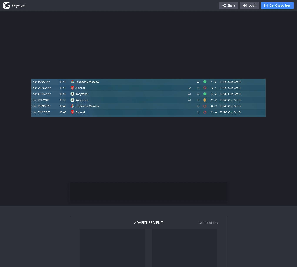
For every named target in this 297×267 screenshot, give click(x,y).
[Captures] (14, 5)
